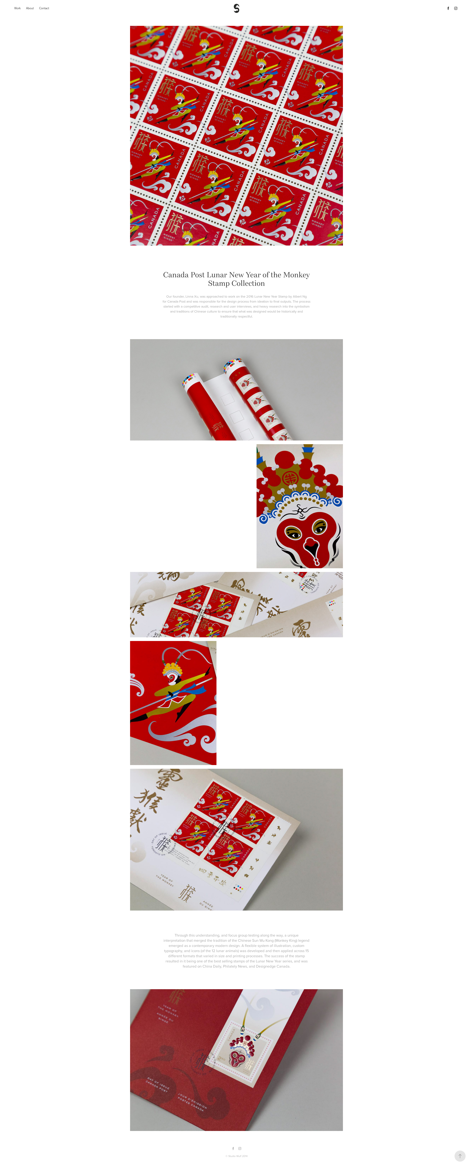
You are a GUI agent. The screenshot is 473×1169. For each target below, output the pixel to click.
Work (17, 8)
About (30, 8)
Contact (44, 8)
